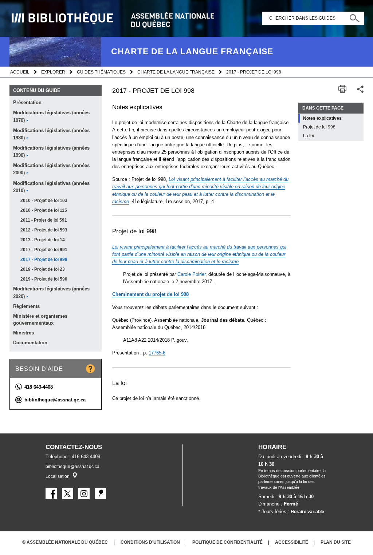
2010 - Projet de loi (43, 200)
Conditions (150, 542)
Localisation (58, 476)
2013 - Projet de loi (42, 239)
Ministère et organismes (40, 320)
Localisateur (75, 475)
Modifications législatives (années (51, 116)
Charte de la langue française (176, 72)
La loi (308, 135)
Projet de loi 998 (319, 127)
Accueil (20, 72)
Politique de (227, 542)
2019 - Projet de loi (42, 269)
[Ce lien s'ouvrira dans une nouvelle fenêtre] (51, 493)
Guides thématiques (101, 72)
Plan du (336, 542)
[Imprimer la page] (342, 89)
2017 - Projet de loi (43, 249)
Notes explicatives (322, 118)
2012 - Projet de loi (43, 230)
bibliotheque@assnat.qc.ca (55, 400)
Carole (191, 274)
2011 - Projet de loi (43, 220)
